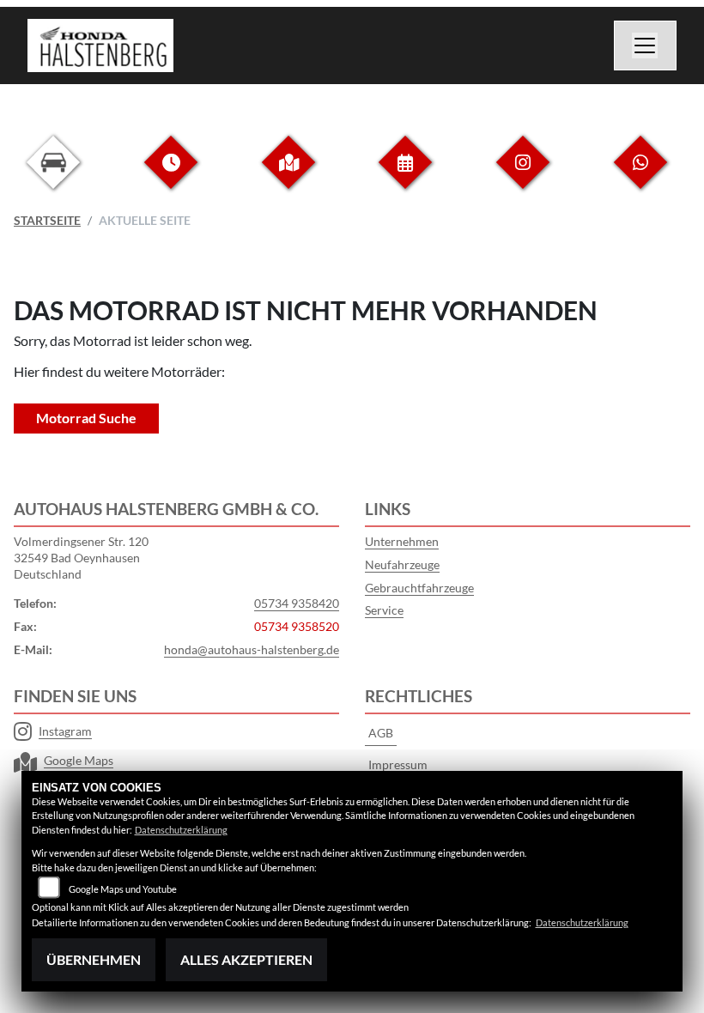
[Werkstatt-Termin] (405, 175)
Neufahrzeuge (402, 564)
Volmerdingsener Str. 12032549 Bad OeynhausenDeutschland (81, 557)
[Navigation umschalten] (645, 45)
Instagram (65, 731)
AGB (380, 732)
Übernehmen (93, 959)
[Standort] (288, 175)
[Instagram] (523, 175)
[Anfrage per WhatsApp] (640, 175)
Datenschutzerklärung (181, 829)
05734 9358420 (296, 603)
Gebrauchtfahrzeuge (419, 587)
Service (384, 610)
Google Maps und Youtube (123, 889)
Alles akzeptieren (246, 959)
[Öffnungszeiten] (171, 175)
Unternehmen (402, 541)
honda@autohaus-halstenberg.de (251, 649)
